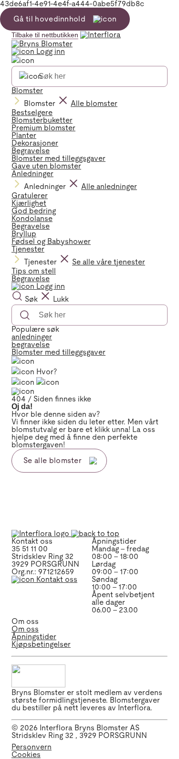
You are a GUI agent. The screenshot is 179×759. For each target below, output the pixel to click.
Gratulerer (29, 195)
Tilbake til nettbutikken (44, 35)
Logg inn (49, 51)
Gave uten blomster (46, 165)
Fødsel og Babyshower (51, 241)
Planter (23, 135)
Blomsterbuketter (42, 120)
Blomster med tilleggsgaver (58, 158)
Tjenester (27, 248)
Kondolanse (32, 218)
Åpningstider (33, 636)
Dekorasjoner (34, 143)
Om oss (25, 628)
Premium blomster (43, 127)
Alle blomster (94, 103)
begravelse (30, 344)
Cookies (26, 754)
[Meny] (22, 361)
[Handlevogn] (22, 382)
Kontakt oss (55, 579)
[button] (95, 533)
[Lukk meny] (22, 60)
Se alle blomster (52, 460)
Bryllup (23, 233)
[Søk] (30, 76)
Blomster (27, 90)
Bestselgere (32, 112)
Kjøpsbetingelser (41, 644)
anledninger (31, 336)
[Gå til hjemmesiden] (89, 39)
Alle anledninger (109, 186)
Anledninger (32, 173)
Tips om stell (33, 270)
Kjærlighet (28, 203)
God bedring (33, 210)
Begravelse (30, 150)
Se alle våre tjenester (108, 261)
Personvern (31, 746)
